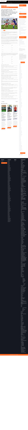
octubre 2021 (20, 133)
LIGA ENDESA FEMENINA (23, 264)
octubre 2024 (20, 90)
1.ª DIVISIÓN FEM (22, 185)
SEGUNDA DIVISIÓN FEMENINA (23, 259)
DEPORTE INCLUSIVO (23, 211)
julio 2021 (8, 212)
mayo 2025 (9, 173)
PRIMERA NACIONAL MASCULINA (24, 195)
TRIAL (22, 311)
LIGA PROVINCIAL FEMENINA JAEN (24, 257)
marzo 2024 (9, 185)
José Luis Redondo (15, 118)
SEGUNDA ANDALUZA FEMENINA (23, 234)
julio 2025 (20, 79)
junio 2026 (20, 66)
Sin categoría (22, 341)
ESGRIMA (22, 294)
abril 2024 (20, 97)
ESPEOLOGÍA (22, 295)
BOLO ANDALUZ (22, 274)
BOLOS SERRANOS (22, 196)
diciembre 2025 (20, 73)
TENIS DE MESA (22, 342)
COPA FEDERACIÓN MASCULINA (23, 208)
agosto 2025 (20, 78)
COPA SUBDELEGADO (23, 253)
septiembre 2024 (20, 91)
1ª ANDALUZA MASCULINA (23, 186)
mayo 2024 (20, 96)
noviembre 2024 (9, 178)
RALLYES (23, 310)
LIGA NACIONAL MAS (22, 179)
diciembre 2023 (20, 102)
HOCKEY (21, 299)
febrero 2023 (20, 114)
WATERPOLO (22, 334)
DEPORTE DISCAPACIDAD (23, 288)
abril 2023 (8, 194)
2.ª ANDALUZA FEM (22, 215)
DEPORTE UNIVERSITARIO (23, 290)
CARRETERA (24, 278)
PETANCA (22, 316)
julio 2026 (8, 161)
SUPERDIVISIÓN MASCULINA (23, 352)
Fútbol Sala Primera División (21, 41)
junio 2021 (20, 138)
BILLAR (21, 272)
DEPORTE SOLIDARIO (23, 289)
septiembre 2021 (9, 210)
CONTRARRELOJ (24, 280)
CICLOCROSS (24, 279)
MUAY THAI (22, 267)
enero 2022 (9, 207)
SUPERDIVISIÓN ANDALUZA (23, 350)
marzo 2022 (20, 127)
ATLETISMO (22, 163)
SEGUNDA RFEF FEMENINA (23, 229)
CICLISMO (22, 285)
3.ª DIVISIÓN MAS (22, 345)
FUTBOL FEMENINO (22, 230)
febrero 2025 (20, 85)
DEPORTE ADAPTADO (23, 287)
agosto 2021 (9, 211)
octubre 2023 (9, 189)
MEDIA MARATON (22, 167)
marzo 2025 (20, 84)
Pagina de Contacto (21, 8)
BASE (21, 175)
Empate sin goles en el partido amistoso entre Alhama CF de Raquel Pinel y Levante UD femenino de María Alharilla (22, 20)
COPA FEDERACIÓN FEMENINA (23, 207)
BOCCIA (21, 273)
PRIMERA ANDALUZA (22, 329)
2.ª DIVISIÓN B (22, 241)
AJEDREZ (22, 161)
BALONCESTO (22, 174)
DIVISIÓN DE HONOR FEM (23, 254)
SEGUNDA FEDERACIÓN (23, 235)
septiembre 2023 (9, 190)
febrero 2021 (9, 216)
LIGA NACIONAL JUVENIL (23, 265)
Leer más (3, 128)
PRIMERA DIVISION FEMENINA (23, 258)
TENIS (21, 321)
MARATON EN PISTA (22, 166)
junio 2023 (20, 109)
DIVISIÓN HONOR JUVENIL (23, 245)
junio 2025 (9, 172)
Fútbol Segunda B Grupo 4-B (21, 42)
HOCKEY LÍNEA (22, 300)
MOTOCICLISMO (23, 309)
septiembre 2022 (20, 120)
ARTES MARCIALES (22, 162)
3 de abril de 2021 (3, 119)
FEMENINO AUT (22, 339)
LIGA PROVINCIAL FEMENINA (23, 180)
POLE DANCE (22, 317)
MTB (23, 285)
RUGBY (4, 30)
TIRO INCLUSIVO (22, 323)
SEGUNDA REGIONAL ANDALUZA (23, 340)
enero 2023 (20, 115)
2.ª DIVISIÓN (22, 240)
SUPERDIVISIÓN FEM (22, 351)
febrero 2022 (9, 206)
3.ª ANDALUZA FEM (22, 217)
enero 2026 (20, 72)
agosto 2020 (20, 150)
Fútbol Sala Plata (20, 40)
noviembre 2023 (20, 103)
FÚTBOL (21, 212)
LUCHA (21, 306)
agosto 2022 (20, 121)
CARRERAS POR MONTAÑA (23, 199)
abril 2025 (8, 174)
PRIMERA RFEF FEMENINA (23, 228)
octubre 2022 (9, 199)
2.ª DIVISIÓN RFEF (22, 216)
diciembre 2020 (20, 145)
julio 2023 (20, 108)
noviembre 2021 (20, 132)
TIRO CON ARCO (22, 322)
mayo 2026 (20, 67)
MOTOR (21, 311)
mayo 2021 (20, 139)
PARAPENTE (22, 315)
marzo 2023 (9, 195)
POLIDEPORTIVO (22, 268)
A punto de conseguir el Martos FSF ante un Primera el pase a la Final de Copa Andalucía (22, 30)
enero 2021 (20, 144)
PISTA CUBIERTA (22, 168)
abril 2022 (20, 126)
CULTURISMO (22, 286)
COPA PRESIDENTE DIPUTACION (23, 252)
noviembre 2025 (9, 168)
